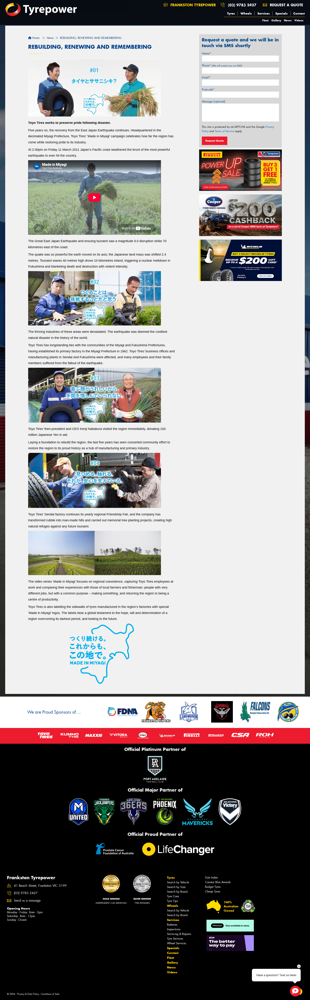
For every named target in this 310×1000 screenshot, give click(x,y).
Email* (206, 77)
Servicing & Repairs (179, 934)
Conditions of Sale (50, 994)
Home (35, 38)
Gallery (276, 20)
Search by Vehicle (178, 882)
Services (263, 13)
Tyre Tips (172, 901)
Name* (206, 53)
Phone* (222, 65)
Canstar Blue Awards (218, 882)
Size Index (211, 877)
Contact (299, 13)
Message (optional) (213, 101)
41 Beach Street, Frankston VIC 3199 (40, 886)
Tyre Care (173, 896)
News (288, 20)
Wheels (246, 13)
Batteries (172, 925)
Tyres (231, 13)
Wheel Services (176, 943)
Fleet (265, 20)
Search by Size (176, 887)
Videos (298, 20)
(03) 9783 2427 (242, 5)
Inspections (173, 929)
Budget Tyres (212, 887)
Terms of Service (224, 131)
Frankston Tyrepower (192, 5)
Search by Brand (177, 892)
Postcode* (208, 89)
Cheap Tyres (212, 891)
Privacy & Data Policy (28, 994)
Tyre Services (175, 939)
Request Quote (214, 140)
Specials (281, 13)
